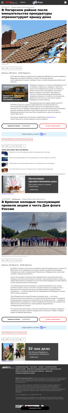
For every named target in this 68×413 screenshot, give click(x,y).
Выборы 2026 (48, 371)
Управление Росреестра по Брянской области (14, 256)
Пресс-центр (33, 367)
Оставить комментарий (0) (53, 126)
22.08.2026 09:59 (6, 199)
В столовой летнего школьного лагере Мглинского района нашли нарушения (31, 169)
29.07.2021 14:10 (6, 7)
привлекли (50, 117)
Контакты (41, 367)
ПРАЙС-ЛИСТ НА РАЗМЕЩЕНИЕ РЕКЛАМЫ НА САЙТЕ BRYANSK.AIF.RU (44, 369)
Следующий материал (35, 408)
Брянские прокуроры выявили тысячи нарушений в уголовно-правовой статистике (32, 157)
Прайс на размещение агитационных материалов (29, 371)
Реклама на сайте (20, 369)
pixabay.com (5, 64)
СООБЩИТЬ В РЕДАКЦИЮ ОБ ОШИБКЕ (25, 373)
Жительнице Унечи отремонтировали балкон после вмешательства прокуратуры (32, 163)
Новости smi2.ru (7, 194)
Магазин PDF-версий (50, 367)
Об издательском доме (22, 367)
